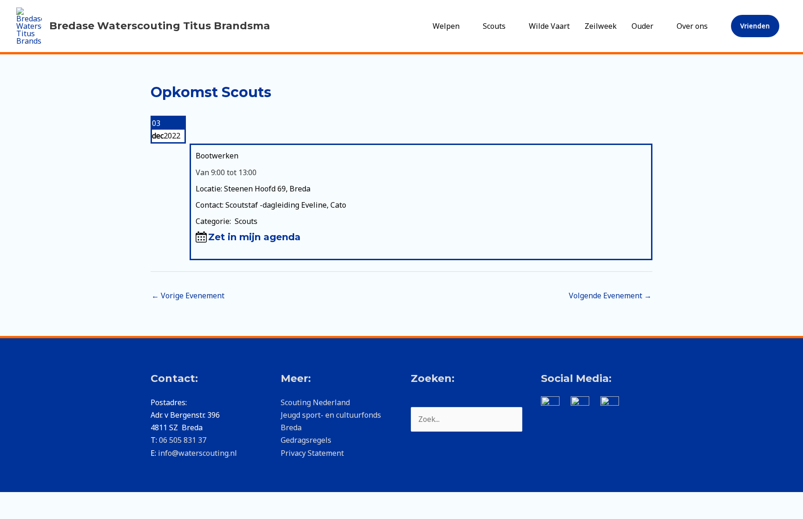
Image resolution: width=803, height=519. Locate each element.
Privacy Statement (312, 453)
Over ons (692, 26)
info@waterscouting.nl (197, 453)
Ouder (642, 26)
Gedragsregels (306, 440)
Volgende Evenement (610, 295)
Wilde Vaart (549, 26)
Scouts (494, 26)
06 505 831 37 (182, 440)
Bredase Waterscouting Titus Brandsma (159, 26)
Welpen (446, 26)
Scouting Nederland (315, 402)
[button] (755, 26)
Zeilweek (601, 26)
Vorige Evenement (187, 295)
